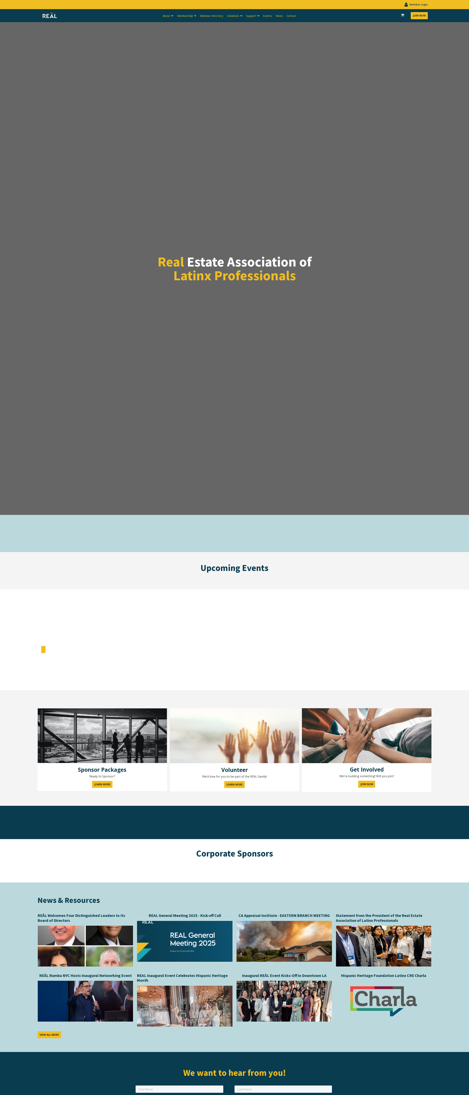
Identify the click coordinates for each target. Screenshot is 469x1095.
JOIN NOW (419, 15)
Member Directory (211, 16)
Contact (291, 16)
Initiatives (233, 16)
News (279, 16)
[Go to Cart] (402, 15)
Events (267, 16)
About (166, 16)
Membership (185, 16)
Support (251, 16)
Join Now (366, 784)
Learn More (102, 784)
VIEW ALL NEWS (49, 1034)
